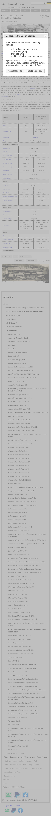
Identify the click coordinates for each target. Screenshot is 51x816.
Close (45, 36)
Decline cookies (34, 71)
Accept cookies (15, 71)
